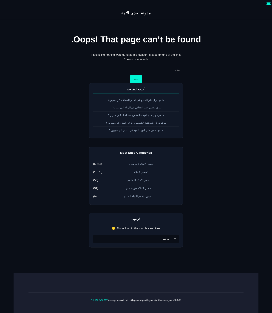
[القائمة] (268, 3)
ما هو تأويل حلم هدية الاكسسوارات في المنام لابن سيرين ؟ (136, 122)
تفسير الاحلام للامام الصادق (138, 196)
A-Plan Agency (99, 300)
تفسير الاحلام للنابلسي (138, 180)
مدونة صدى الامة (136, 13)
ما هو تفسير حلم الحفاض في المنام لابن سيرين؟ (136, 107)
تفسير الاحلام (140, 172)
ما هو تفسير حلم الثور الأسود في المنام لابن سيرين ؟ (136, 130)
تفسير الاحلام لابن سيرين (140, 164)
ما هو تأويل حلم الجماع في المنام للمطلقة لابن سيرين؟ (136, 100)
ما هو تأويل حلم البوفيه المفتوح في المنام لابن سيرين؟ (136, 115)
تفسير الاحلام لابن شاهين (138, 188)
